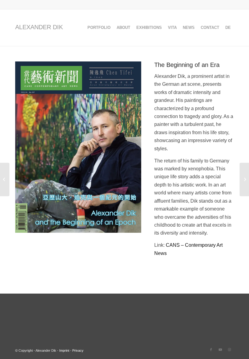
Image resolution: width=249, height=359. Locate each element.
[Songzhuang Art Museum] (4, 179)
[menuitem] (99, 27)
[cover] (78, 147)
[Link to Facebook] (211, 349)
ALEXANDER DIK (39, 27)
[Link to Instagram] (229, 349)
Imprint (64, 350)
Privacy (78, 350)
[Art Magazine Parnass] (244, 179)
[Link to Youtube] (220, 349)
